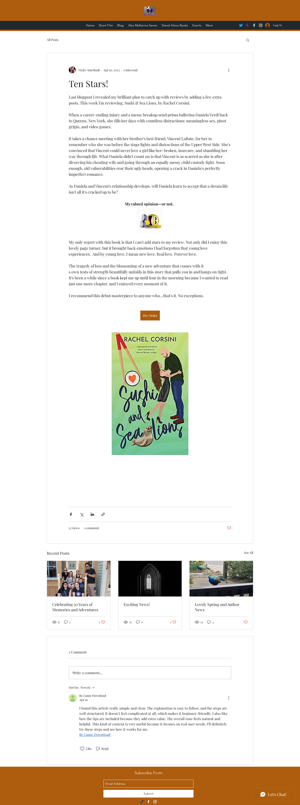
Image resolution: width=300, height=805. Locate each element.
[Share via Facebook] (71, 514)
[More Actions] (228, 698)
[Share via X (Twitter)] (82, 514)
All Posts (52, 40)
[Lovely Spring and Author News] (221, 578)
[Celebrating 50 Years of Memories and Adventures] (78, 578)
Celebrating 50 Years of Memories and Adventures (75, 607)
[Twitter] (241, 25)
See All (248, 553)
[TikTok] (247, 25)
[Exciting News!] (150, 578)
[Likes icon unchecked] (82, 748)
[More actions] (228, 70)
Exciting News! (137, 604)
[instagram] (155, 802)
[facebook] (254, 25)
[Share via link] (103, 514)
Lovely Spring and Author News (217, 607)
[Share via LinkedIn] (92, 514)
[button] (248, 40)
